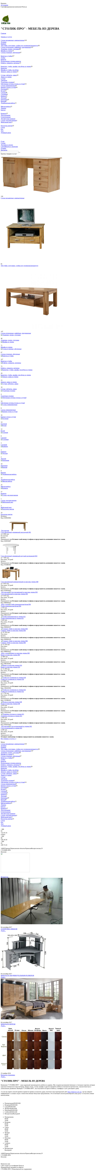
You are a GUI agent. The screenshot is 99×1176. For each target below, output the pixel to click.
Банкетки (4, 68)
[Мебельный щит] (7, 502)
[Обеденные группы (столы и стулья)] (13, 397)
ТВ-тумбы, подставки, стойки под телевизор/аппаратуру (19, 45)
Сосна (3, 127)
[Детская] (4, 453)
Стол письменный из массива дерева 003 (14, 594)
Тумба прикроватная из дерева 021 (12, 618)
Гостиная (4, 89)
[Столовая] (5, 439)
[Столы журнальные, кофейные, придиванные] (32, 328)
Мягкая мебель (6, 106)
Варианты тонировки (8, 1075)
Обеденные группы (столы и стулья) (13, 84)
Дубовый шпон (6, 132)
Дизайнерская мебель (8, 103)
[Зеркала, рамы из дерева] (9, 377)
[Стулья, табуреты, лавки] (9, 384)
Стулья (3, 78)
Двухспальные (5, 115)
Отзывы (3, 148)
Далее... (3, 931)
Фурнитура (4, 877)
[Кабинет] (4, 446)
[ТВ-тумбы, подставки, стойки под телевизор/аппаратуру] (25, 260)
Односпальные (6, 117)
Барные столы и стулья (8, 87)
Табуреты (4, 80)
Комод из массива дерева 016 (10, 667)
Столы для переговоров (8, 120)
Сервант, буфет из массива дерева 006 (13, 643)
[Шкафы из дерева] (7, 342)
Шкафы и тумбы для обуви (10, 70)
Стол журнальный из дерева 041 (11, 728)
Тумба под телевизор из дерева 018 (12, 679)
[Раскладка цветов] (7, 509)
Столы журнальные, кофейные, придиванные (16, 47)
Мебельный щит (6, 122)
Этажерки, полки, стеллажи (10, 49)
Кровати (3, 113)
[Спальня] (4, 432)
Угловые (3, 42)
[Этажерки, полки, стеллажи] (11, 335)
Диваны (3, 108)
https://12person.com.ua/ (74, 1092)
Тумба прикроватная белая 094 (11, 606)
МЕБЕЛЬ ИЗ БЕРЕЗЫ (8, 1024)
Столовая (4, 94)
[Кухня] (3, 425)
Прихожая (4, 99)
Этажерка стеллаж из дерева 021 (11, 716)
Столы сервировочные (8, 85)
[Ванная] (4, 467)
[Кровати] (4, 488)
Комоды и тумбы (6, 56)
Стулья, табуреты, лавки (9, 75)
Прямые (3, 44)
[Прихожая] (5, 460)
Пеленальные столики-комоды (11, 61)
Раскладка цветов (6, 126)
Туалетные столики (7, 82)
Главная (3, 33)
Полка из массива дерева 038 (10, 704)
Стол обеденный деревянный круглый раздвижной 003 (19, 556)
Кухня (3, 91)
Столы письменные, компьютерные (12, 40)
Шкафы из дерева (6, 51)
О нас (3, 141)
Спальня (3, 92)
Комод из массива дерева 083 (10, 655)
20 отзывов (4, 5)
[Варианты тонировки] (32, 1070)
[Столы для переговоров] (9, 495)
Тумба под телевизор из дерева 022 (12, 691)
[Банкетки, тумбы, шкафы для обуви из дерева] (16, 370)
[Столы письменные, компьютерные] (32, 193)
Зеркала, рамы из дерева (9, 71)
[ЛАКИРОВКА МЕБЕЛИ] (32, 924)
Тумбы (3, 58)
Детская (3, 98)
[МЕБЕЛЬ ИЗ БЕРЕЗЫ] (32, 1019)
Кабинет (3, 96)
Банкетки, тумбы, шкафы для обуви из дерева (16, 66)
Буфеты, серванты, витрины (10, 63)
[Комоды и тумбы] (7, 356)
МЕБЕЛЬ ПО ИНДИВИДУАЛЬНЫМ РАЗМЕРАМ (17, 975)
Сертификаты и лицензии (9, 146)
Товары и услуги (6, 37)
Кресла (3, 110)
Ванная (3, 101)
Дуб (2, 131)
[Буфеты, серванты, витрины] (11, 363)
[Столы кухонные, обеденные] (11, 349)
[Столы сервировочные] (9, 404)
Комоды (3, 59)
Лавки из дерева (6, 77)
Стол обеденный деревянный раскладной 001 (16, 532)
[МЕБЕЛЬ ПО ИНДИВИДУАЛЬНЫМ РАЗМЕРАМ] (24, 970)
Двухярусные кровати (8, 119)
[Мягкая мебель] (6, 481)
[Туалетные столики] (8, 391)
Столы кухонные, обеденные (10, 52)
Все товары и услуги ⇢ (8, 738)
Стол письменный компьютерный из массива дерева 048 (19, 582)
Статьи (3, 143)
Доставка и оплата (7, 145)
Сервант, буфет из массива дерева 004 (13, 630)
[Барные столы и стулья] (9, 411)
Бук (2, 129)
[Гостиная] (4, 418)
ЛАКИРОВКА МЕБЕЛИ (9, 929)
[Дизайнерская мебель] (8, 474)
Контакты (4, 150)
